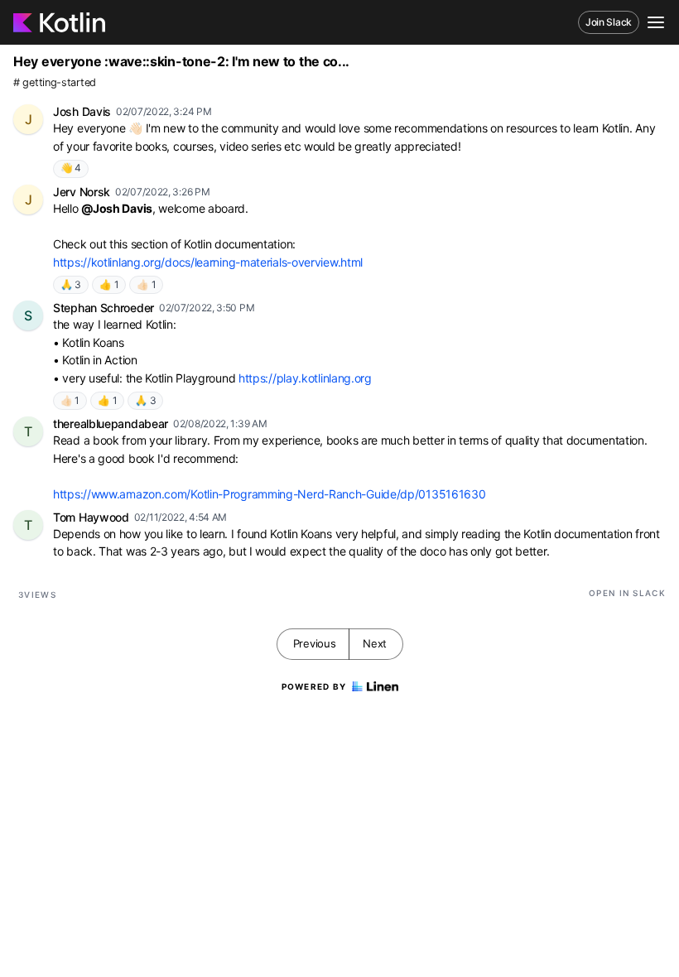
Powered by (314, 686)
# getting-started (54, 82)
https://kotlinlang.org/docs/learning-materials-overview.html (208, 262)
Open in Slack (627, 593)
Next (375, 643)
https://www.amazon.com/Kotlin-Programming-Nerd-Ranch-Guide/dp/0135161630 (269, 494)
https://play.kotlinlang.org (305, 378)
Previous (314, 643)
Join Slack (608, 22)
